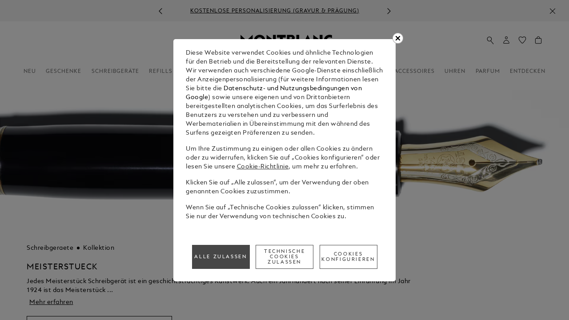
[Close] (398, 38)
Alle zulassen (220, 257)
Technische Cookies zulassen (284, 256)
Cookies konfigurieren (348, 257)
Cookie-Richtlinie (263, 167)
